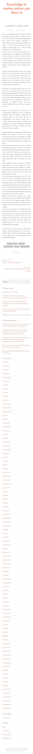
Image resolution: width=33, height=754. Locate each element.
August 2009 (5, 621)
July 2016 (4, 434)
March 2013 (5, 537)
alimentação (12, 243)
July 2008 (4, 670)
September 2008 (6, 662)
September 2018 (6, 377)
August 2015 (5, 453)
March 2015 (5, 468)
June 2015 (5, 461)
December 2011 (6, 556)
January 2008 (5, 693)
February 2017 (6, 423)
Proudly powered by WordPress (16, 748)
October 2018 (6, 373)
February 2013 (6, 541)
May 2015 (5, 465)
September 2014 (6, 484)
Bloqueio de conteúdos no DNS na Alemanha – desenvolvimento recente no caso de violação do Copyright (15, 303)
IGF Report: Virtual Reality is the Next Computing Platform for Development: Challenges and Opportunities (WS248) (16, 339)
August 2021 (5, 366)
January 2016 (5, 442)
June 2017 (5, 415)
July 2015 (4, 457)
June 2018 (5, 388)
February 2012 (6, 552)
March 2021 (5, 369)
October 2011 (6, 560)
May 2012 (5, 548)
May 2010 (5, 594)
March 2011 (5, 571)
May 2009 (5, 632)
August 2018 (5, 381)
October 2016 (6, 430)
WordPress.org (6, 738)
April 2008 (5, 681)
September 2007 (6, 704)
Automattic (22, 750)
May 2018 (5, 392)
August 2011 (5, 567)
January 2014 (5, 514)
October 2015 (6, 446)
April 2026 (5, 362)
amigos (21, 243)
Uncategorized (6, 717)
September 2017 (6, 411)
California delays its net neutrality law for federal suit (16, 315)
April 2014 (5, 503)
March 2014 (5, 506)
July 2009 (4, 624)
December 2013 (6, 518)
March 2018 (5, 400)
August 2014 (5, 487)
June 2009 (5, 628)
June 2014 (5, 495)
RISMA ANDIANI (6, 324)
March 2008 (5, 685)
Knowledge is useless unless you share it (16, 8)
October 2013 (6, 525)
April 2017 (5, 419)
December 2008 (6, 651)
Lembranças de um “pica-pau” (10, 292)
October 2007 (6, 700)
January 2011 (5, 575)
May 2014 (5, 499)
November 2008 (6, 655)
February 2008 (6, 689)
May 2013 (5, 533)
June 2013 (5, 529)
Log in (4, 727)
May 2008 (5, 678)
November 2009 (6, 609)
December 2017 (6, 407)
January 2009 (5, 647)
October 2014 (6, 480)
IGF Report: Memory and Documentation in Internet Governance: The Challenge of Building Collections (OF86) (14, 332)
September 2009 (6, 617)
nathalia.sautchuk (20, 30)
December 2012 (6, 544)
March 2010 (5, 601)
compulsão (8, 246)
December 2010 (6, 579)
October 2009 (6, 613)
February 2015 (6, 472)
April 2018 (5, 396)
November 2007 (6, 697)
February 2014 (6, 510)
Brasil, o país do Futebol (11, 262)
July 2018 (4, 385)
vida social (25, 246)
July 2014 (4, 491)
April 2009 (5, 636)
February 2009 (6, 643)
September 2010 (6, 582)
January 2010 (5, 605)
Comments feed (6, 734)
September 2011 (6, 563)
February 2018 (6, 404)
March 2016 (5, 438)
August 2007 (5, 708)
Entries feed (5, 730)
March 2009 (5, 640)
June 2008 (5, 674)
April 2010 (5, 598)
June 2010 (5, 590)
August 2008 (5, 666)
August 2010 (5, 586)
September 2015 (6, 449)
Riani (3, 345)
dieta (17, 246)
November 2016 (6, 427)
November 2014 (6, 476)
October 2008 (6, 659)
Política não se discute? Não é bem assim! (18, 269)
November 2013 (6, 522)
